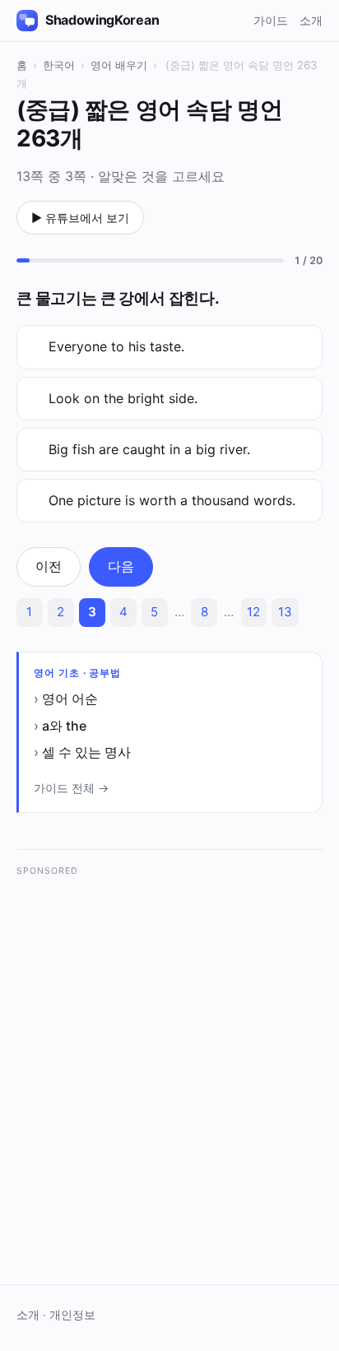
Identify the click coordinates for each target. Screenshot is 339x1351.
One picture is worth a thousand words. (172, 500)
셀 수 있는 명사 (86, 752)
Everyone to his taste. (116, 346)
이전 (48, 566)
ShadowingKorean (102, 20)
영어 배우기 (119, 65)
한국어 (59, 65)
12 (253, 612)
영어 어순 (70, 698)
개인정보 (72, 1314)
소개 (311, 20)
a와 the (64, 725)
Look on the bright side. (123, 398)
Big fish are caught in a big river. (149, 449)
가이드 (270, 20)
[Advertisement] (169, 1055)
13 (285, 612)
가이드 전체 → (71, 788)
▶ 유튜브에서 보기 (80, 218)
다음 (121, 566)
